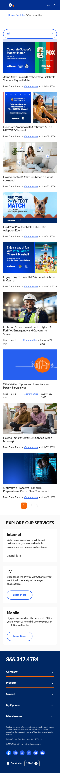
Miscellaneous (14, 716)
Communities (31, 87)
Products (11, 683)
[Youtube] (35, 752)
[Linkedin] (42, 752)
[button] (48, 5)
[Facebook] (8, 752)
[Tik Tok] (28, 752)
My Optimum (13, 705)
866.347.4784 (22, 660)
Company (11, 672)
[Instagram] (15, 752)
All (8, 33)
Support (10, 694)
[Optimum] (11, 5)
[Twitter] (22, 752)
